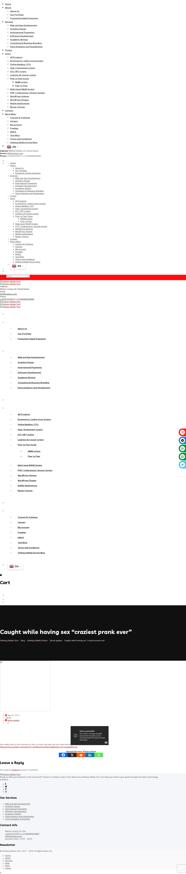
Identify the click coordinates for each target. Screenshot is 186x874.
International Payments (22, 32)
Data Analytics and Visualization (26, 46)
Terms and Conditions (21, 139)
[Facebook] (63, 755)
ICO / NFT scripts (18, 71)
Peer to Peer (21, 85)
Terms (8, 868)
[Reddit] (81, 755)
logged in (16, 770)
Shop (7, 863)
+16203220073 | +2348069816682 (17, 299)
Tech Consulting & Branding (17, 819)
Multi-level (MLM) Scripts (22, 89)
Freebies (14, 128)
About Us (14, 11)
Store (8, 53)
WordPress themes (19, 96)
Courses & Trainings (20, 117)
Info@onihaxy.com (14, 153)
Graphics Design (18, 29)
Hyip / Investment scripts (22, 68)
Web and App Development (23, 25)
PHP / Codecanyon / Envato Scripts (27, 93)
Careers (14, 121)
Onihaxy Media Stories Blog (23, 142)
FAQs (7, 865)
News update (13, 720)
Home (8, 4)
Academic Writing (19, 39)
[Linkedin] (89, 755)
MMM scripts (21, 82)
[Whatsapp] (98, 755)
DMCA (13, 132)
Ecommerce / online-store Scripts (26, 61)
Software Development (22, 36)
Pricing (8, 50)
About (8, 7)
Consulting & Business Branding (26, 43)
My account (16, 124)
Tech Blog (15, 135)
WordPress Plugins (19, 100)
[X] (72, 755)
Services (9, 22)
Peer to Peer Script (19, 78)
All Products (16, 57)
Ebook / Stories (17, 107)
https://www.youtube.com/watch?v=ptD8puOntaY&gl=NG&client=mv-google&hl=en (38, 747)
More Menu (10, 114)
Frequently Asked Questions (24, 18)
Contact (9, 110)
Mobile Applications (20, 103)
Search (3, 276)
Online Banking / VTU (20, 64)
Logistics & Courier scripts (23, 75)
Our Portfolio (17, 14)
